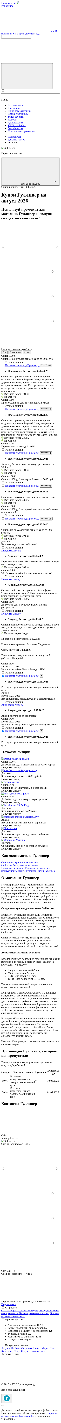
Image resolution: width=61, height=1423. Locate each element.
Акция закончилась (12, 704)
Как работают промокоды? (23, 1310)
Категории (19, 33)
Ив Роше (16, 1348)
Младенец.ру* (31, 816)
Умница (20, 840)
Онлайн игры (15, 128)
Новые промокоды (18, 113)
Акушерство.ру (28, 770)
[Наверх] (6, 1398)
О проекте (11, 1307)
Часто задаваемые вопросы (34, 1313)
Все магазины (15, 105)
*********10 (46, 453)
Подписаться (8, 1304)
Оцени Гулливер (45, 871)
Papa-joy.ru (23, 793)
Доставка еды (32, 33)
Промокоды (15, 352)
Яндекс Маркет (41, 1348)
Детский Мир (21, 758)
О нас (4, 1310)
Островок (27, 1348)
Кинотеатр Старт (11, 1351)
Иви (52, 1348)
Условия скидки (14, 362)
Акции (27, 352)
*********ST (46, 519)
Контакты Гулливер (25, 871)
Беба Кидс (24, 805)
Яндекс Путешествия (33, 1351)
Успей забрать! (16, 116)
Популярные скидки (16, 1345)
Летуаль (6, 1348)
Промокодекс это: (15, 1319)
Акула (15, 782)
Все (4, 352)
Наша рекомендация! (19, 111)
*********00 (46, 365)
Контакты (13, 1313)
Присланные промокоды (21, 131)
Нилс (14, 828)
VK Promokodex (17, 125)
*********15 (46, 409)
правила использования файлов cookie (29, 1414)
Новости (12, 119)
